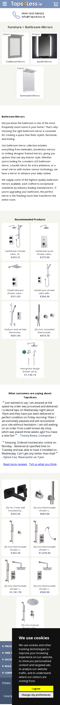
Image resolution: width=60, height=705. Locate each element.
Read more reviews (15, 464)
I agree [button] (36, 688)
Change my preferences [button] (36, 694)
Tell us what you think (43, 464)
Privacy (6, 682)
